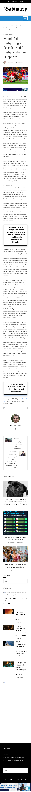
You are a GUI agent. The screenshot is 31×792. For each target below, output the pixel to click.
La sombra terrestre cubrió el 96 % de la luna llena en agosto (21, 614)
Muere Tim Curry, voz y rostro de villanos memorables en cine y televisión (15, 601)
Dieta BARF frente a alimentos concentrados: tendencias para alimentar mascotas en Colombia (15, 501)
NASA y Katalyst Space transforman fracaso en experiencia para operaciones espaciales (21, 649)
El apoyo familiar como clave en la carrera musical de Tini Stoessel (21, 630)
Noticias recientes (8, 34)
